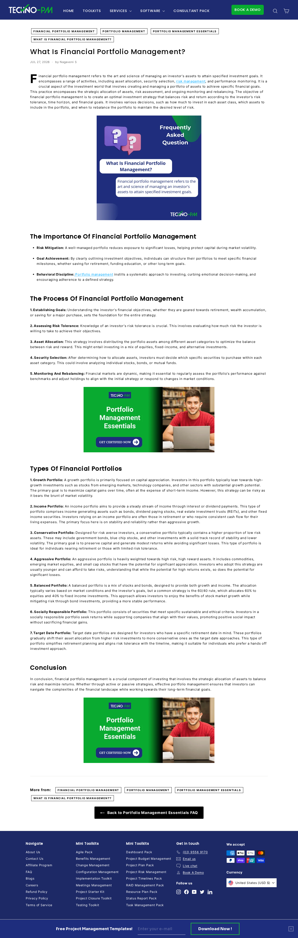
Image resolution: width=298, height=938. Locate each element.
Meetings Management (94, 885)
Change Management (93, 865)
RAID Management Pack (145, 885)
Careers (32, 885)
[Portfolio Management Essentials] (149, 419)
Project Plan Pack (140, 865)
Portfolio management (93, 274)
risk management (190, 81)
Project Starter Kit (90, 892)
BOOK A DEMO (248, 9)
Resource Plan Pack (142, 892)
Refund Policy (37, 892)
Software (150, 10)
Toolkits (92, 10)
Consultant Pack (191, 10)
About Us (33, 852)
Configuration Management (97, 872)
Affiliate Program (39, 865)
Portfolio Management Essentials (185, 31)
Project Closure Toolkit (93, 898)
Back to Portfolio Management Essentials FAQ (152, 812)
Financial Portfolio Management (64, 31)
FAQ (29, 872)
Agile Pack (84, 852)
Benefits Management (93, 858)
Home (68, 10)
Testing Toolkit (87, 905)
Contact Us (34, 858)
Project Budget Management (148, 858)
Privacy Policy (37, 898)
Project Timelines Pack (144, 878)
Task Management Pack (145, 905)
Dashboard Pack (139, 852)
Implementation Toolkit (94, 878)
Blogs (30, 878)
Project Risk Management (146, 872)
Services (119, 10)
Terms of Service (39, 905)
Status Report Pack (141, 898)
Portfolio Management (124, 31)
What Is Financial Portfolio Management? (72, 39)
